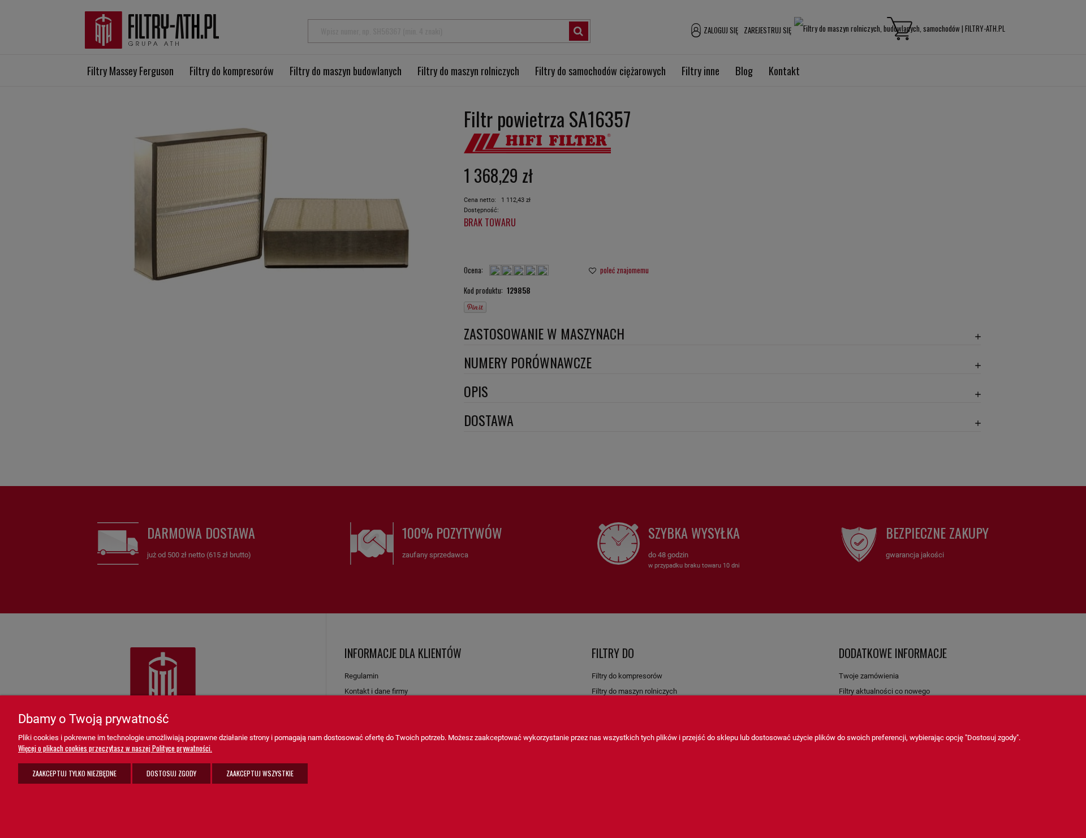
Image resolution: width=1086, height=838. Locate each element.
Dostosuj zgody (171, 773)
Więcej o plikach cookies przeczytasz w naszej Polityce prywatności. (115, 748)
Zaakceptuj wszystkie (260, 773)
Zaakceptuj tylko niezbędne (74, 773)
